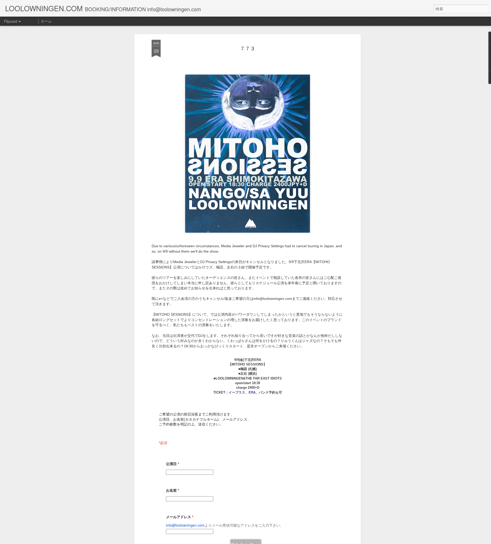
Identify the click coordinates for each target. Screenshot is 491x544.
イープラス (237, 392)
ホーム (46, 20)
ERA (252, 392)
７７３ (247, 48)
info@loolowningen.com (185, 525)
